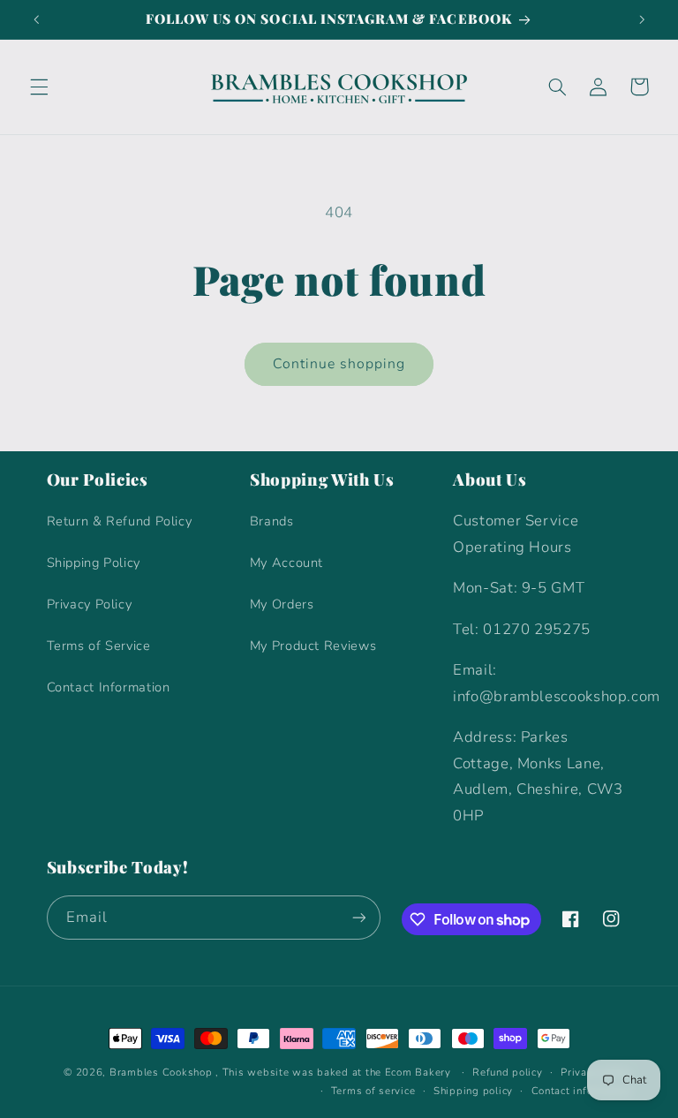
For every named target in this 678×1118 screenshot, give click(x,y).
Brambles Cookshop (161, 1072)
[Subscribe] (358, 917)
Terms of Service (99, 645)
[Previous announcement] (36, 19)
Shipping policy (473, 1091)
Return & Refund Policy (119, 521)
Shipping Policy (93, 562)
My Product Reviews (313, 645)
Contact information (581, 1091)
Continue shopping (339, 364)
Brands (272, 521)
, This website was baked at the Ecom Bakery (333, 1072)
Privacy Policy (89, 604)
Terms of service (373, 1091)
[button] (39, 86)
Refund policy (507, 1072)
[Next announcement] (641, 19)
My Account (286, 562)
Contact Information (108, 687)
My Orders (282, 604)
